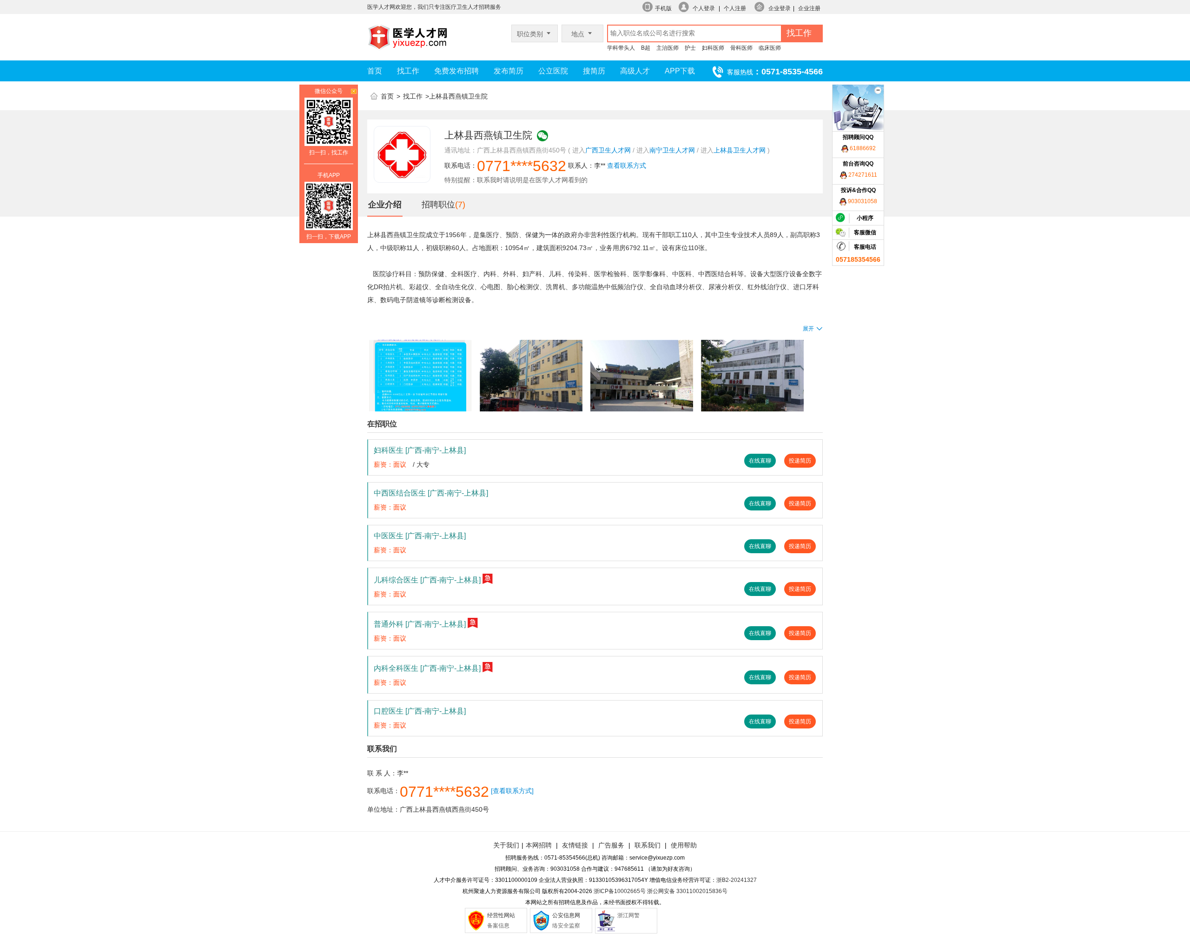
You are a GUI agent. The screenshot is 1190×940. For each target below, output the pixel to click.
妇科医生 (420, 450)
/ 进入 (641, 150)
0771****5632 (521, 166)
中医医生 (420, 536)
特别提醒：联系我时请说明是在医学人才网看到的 (516, 180)
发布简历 (508, 71)
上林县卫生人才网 (740, 150)
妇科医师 (713, 48)
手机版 (663, 8)
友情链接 (575, 845)
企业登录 (779, 8)
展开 (808, 328)
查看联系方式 (626, 165)
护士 (690, 48)
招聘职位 (438, 204)
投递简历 (800, 460)
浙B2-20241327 (736, 880)
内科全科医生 (427, 668)
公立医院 (553, 71)
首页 (374, 71)
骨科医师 (741, 48)
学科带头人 (621, 48)
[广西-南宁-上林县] (435, 450)
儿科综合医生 (427, 580)
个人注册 (735, 8)
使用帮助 (684, 845)
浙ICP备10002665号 (620, 891)
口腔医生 (420, 711)
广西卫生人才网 (608, 150)
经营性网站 (501, 915)
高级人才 (635, 71)
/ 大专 (421, 464)
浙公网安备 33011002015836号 (687, 891)
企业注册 (809, 8)
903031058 (861, 201)
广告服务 (611, 845)
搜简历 (594, 71)
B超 (645, 48)
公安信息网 (566, 915)
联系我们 (647, 845)
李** (599, 165)
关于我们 (506, 845)
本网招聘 (539, 845)
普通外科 (420, 624)
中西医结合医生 (431, 493)
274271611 (862, 175)
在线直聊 (760, 460)
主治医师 (667, 48)
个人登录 (704, 8)
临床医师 (770, 48)
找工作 (408, 71)
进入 (578, 150)
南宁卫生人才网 (672, 150)
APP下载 (680, 71)
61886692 (862, 148)
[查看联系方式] (512, 790)
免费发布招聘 (456, 71)
